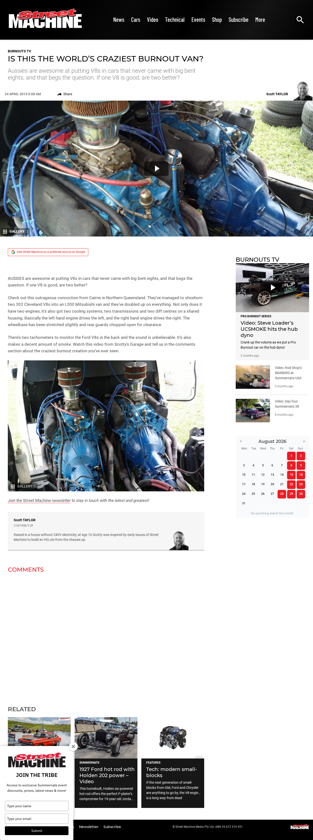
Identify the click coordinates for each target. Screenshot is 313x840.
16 (301, 474)
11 (253, 474)
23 (301, 484)
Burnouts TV (19, 51)
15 (291, 474)
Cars (135, 19)
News (118, 19)
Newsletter (89, 827)
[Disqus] (106, 636)
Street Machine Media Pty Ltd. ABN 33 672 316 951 (209, 826)
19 (263, 484)
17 (244, 484)
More (260, 19)
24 (244, 494)
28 (282, 494)
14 (282, 474)
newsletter (61, 500)
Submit (36, 830)
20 (272, 484)
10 (244, 474)
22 (291, 484)
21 (282, 484)
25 (253, 494)
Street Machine (37, 500)
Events (198, 19)
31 (244, 503)
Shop (217, 19)
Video (152, 19)
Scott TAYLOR (24, 520)
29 (291, 494)
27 (272, 494)
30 (301, 494)
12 (263, 474)
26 (263, 494)
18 (253, 484)
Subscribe (238, 19)
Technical (175, 19)
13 (272, 474)
